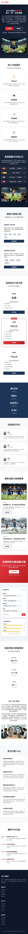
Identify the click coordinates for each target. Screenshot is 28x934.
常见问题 (3, 906)
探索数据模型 (14, 267)
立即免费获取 (14, 571)
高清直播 (3, 889)
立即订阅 (14, 373)
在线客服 (3, 917)
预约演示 (3, 919)
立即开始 (14, 312)
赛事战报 (3, 894)
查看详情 (7, 512)
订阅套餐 (3, 903)
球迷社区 (3, 896)
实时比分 (3, 892)
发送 (23, 614)
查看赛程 (18, 28)
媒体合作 (3, 924)
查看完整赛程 (14, 241)
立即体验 (9, 28)
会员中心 (3, 908)
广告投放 (3, 921)
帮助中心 (3, 910)
